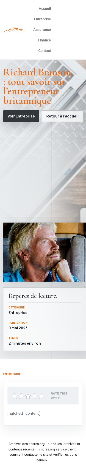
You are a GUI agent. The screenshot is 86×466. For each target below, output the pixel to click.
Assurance (42, 29)
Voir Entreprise (21, 116)
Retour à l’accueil (62, 116)
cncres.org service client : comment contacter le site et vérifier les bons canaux (43, 454)
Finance (44, 40)
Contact (44, 51)
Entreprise (42, 19)
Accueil (45, 8)
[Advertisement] (43, 172)
